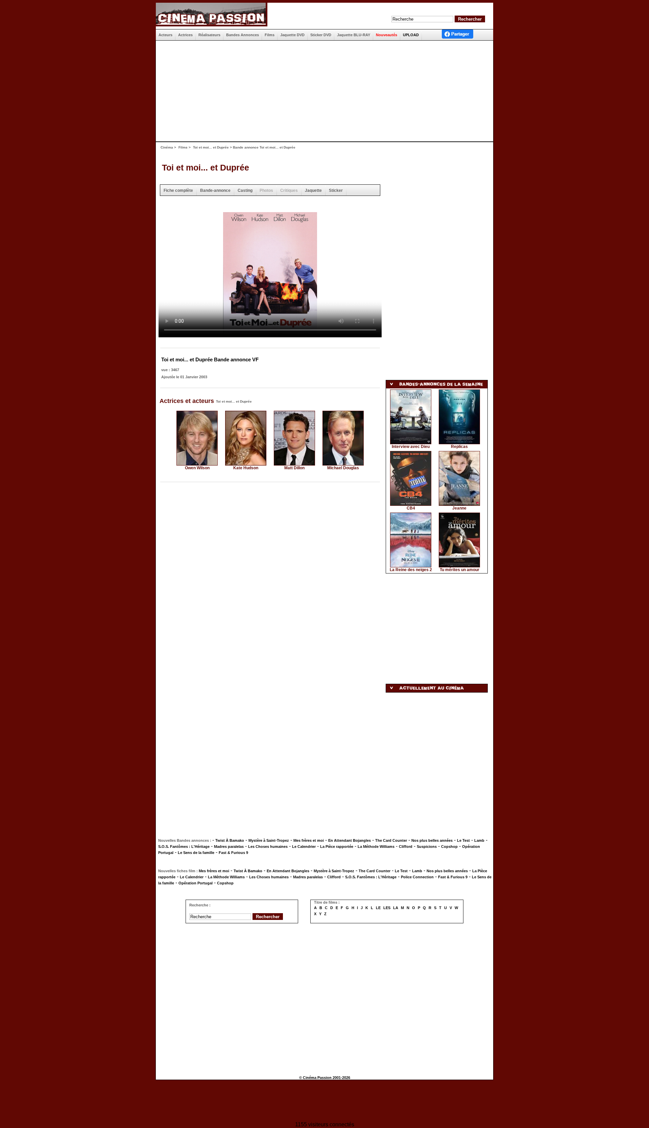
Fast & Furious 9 (233, 853)
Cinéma (167, 147)
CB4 (411, 508)
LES (386, 908)
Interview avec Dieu (411, 446)
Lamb (479, 840)
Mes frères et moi (308, 840)
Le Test (463, 840)
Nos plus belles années (432, 840)
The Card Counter (391, 840)
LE (378, 908)
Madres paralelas (229, 846)
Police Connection (417, 877)
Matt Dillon (294, 468)
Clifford (405, 846)
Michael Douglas (343, 468)
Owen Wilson (197, 468)
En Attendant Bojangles (349, 840)
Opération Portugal (195, 883)
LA (395, 908)
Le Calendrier (304, 846)
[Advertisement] (322, 91)
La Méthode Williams (376, 846)
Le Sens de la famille (196, 853)
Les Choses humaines (268, 846)
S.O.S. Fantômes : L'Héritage (184, 846)
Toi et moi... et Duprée (211, 147)
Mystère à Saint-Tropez (268, 840)
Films (183, 147)
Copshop (449, 846)
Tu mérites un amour (459, 569)
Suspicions (427, 846)
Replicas (459, 446)
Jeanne (459, 508)
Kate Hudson (245, 468)
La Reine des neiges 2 (411, 569)
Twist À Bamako (229, 840)
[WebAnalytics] (324, 1101)
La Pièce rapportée (336, 846)
